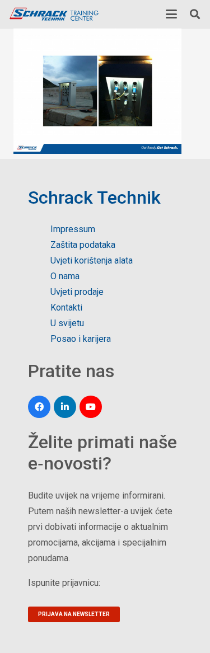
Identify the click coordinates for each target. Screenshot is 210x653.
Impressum (72, 229)
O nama (65, 276)
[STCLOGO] (54, 14)
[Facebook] (39, 407)
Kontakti (66, 307)
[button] (171, 14)
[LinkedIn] (65, 407)
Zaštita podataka (82, 244)
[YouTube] (91, 407)
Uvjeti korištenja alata (91, 260)
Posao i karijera (80, 338)
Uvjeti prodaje (77, 291)
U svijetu (67, 323)
